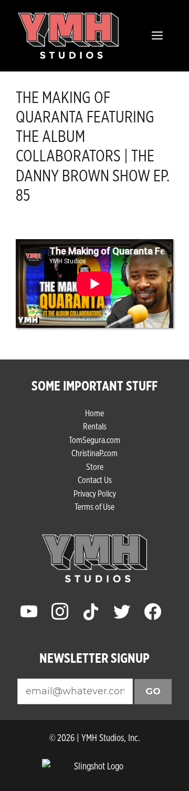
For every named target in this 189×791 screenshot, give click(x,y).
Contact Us (95, 480)
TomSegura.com (94, 440)
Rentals (95, 426)
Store (94, 466)
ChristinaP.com (94, 453)
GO (153, 691)
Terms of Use (94, 506)
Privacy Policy (95, 493)
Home (94, 413)
